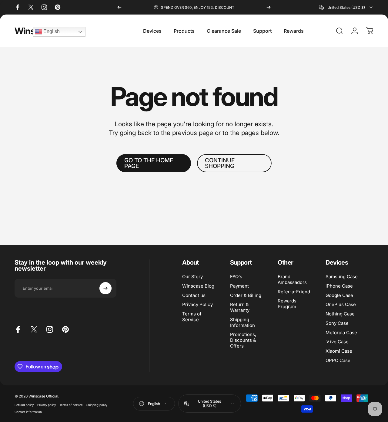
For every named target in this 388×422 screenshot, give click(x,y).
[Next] (268, 7)
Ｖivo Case (337, 342)
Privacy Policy (197, 305)
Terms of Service (192, 316)
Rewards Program (287, 304)
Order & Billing (245, 295)
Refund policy (24, 405)
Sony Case (337, 323)
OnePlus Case (341, 305)
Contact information (28, 412)
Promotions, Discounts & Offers (243, 340)
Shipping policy (96, 405)
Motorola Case (341, 332)
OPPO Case (338, 360)
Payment (239, 286)
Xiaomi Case (339, 351)
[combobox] (346, 7)
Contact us (194, 295)
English (51, 31)
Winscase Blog (198, 286)
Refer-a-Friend (294, 292)
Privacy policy (46, 405)
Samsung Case (342, 276)
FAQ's (236, 276)
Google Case (339, 295)
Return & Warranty (239, 307)
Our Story (192, 276)
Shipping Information (242, 322)
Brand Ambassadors (292, 279)
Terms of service (71, 405)
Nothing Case (340, 314)
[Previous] (119, 7)
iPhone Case (339, 286)
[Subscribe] (105, 288)
